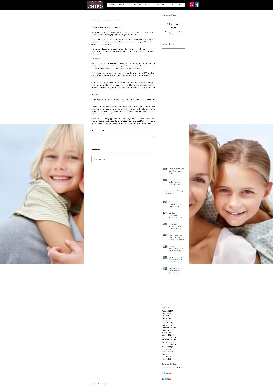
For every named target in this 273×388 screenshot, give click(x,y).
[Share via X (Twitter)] (98, 130)
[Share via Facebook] (92, 130)
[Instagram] (192, 4)
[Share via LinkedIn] (103, 130)
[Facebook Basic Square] (163, 379)
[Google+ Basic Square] (169, 379)
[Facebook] (197, 4)
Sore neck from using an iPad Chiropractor (173, 368)
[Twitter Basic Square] (166, 379)
